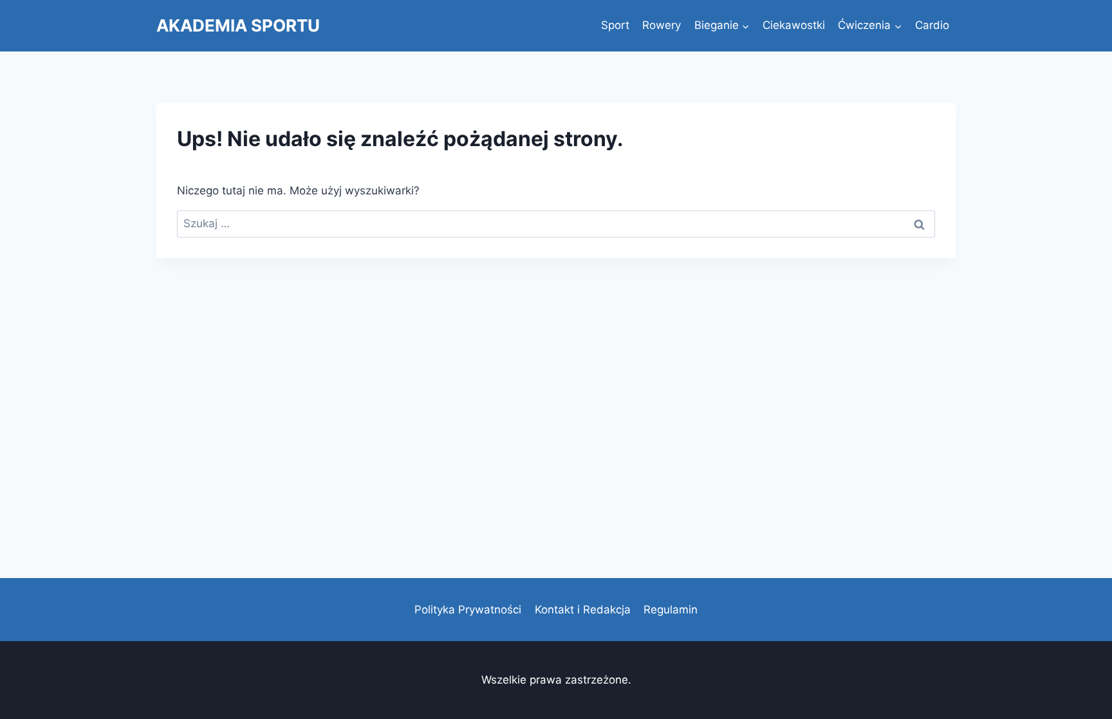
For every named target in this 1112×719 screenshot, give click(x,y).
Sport (615, 25)
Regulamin (671, 609)
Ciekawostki (794, 25)
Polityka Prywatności (467, 609)
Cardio (932, 25)
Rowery (661, 25)
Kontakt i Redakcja (583, 609)
